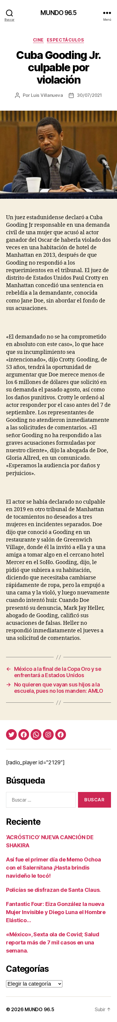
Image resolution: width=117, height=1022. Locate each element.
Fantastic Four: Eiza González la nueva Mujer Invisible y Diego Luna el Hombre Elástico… (56, 912)
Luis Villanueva (47, 95)
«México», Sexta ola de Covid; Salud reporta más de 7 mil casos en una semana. (52, 942)
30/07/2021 (89, 95)
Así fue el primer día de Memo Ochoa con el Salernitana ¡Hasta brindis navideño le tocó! (53, 867)
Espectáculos (65, 39)
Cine (38, 39)
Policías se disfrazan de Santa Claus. (53, 890)
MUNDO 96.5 (58, 13)
